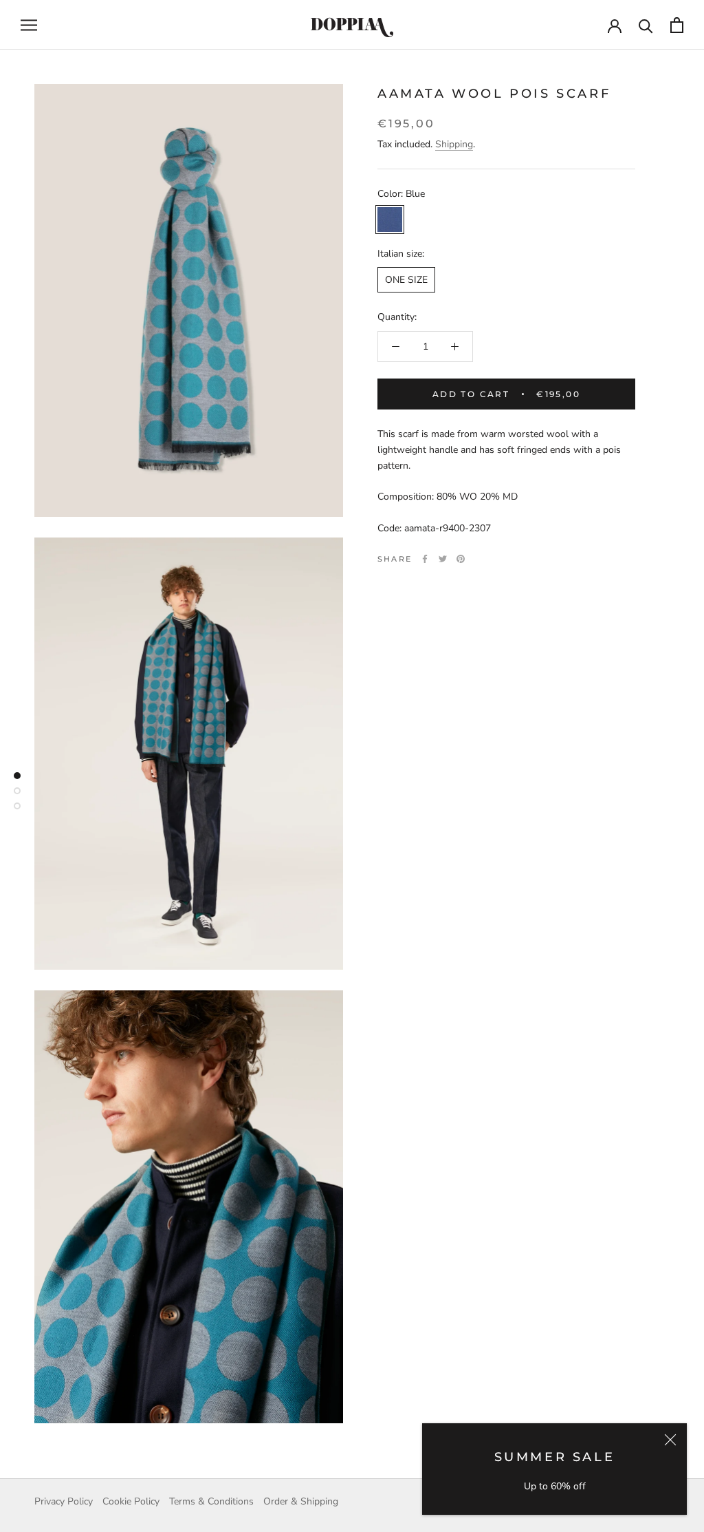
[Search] (646, 25)
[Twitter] (443, 559)
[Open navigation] (29, 25)
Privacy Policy (63, 1501)
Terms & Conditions (211, 1501)
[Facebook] (425, 559)
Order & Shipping (300, 1501)
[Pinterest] (460, 559)
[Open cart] (676, 25)
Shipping (454, 144)
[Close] (670, 1440)
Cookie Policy (131, 1501)
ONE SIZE (406, 279)
